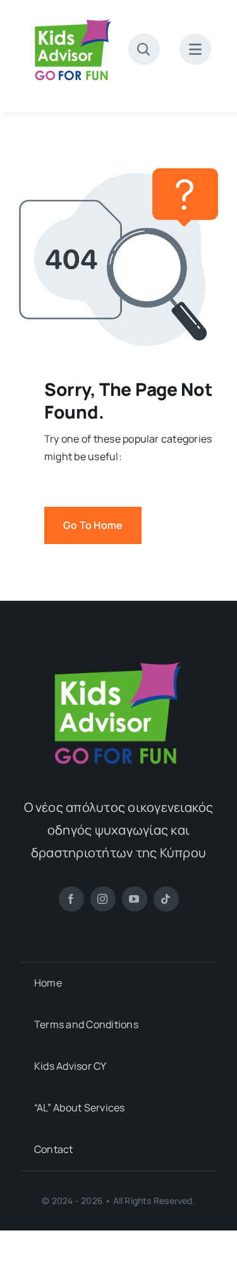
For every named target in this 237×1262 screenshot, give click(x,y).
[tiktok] (166, 899)
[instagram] (103, 899)
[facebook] (71, 899)
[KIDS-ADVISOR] (73, 18)
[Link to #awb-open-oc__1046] (144, 49)
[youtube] (134, 899)
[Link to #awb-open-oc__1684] (195, 49)
